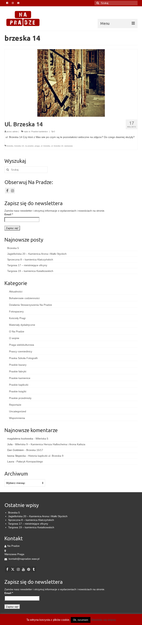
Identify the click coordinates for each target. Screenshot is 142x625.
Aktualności (15, 291)
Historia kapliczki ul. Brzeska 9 (45, 455)
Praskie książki (17, 391)
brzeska (10, 146)
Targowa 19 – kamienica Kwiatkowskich (30, 270)
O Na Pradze (16, 331)
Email (8, 214)
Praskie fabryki (17, 371)
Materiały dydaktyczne (22, 324)
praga (37, 146)
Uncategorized (17, 411)
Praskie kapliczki (18, 384)
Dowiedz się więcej (103, 619)
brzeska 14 (19, 146)
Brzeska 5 (13, 248)
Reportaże (15, 404)
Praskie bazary (17, 364)
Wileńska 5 (42, 438)
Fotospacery (16, 311)
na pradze (29, 146)
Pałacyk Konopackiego (29, 461)
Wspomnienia (17, 418)
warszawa (68, 146)
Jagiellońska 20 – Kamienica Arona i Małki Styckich (37, 253)
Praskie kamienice (39, 131)
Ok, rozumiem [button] (80, 620)
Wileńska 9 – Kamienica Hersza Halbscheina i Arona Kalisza (50, 444)
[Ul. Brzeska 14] (71, 82)
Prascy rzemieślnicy (20, 351)
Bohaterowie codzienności (24, 298)
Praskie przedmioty (20, 398)
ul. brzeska (45, 146)
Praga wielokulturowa (21, 344)
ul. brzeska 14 (57, 146)
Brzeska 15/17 (34, 450)
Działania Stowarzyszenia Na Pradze (30, 304)
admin (15, 131)
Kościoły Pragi (17, 318)
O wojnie (14, 338)
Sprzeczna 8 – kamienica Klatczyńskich (30, 259)
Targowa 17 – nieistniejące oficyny (27, 265)
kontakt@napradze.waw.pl (23, 558)
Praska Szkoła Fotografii (23, 358)
